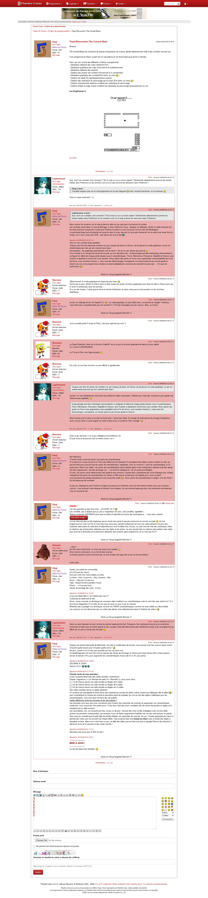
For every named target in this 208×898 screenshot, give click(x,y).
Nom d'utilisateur (40, 771)
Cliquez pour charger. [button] (79, 21)
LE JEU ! (73, 158)
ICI (88, 596)
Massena (56, 280)
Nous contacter (119, 884)
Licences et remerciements (156, 884)
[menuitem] (54, 3)
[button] (54, 3)
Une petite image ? (78, 518)
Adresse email (39, 781)
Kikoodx (56, 545)
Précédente (101, 171)
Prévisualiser (168, 819)
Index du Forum (39, 31)
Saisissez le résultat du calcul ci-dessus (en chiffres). (56, 857)
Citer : (151, 177)
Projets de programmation (58, 31)
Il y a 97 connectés (104, 884)
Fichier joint (169, 503)
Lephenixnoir (58, 178)
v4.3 (54, 884)
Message (56, 55)
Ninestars (57, 343)
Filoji (54, 42)
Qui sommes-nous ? (135, 884)
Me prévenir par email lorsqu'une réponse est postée (57, 846)
